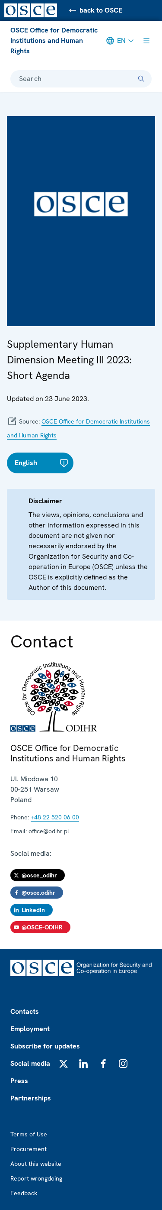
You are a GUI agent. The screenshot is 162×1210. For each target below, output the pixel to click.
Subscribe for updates (45, 1046)
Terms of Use (28, 1134)
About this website (35, 1164)
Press (19, 1080)
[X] (63, 1063)
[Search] (141, 78)
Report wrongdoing (36, 1178)
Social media (30, 1063)
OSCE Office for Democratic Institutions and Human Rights (54, 40)
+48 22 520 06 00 (55, 817)
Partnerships (30, 1098)
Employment (30, 1028)
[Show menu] (146, 40)
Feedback (23, 1193)
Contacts (24, 1011)
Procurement (28, 1149)
